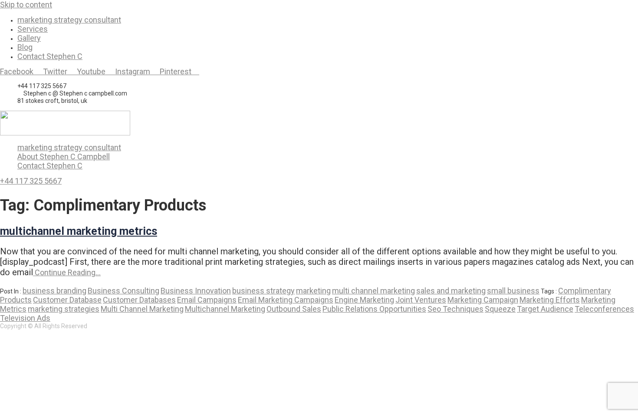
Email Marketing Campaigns (285, 299)
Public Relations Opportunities (374, 308)
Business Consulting (123, 290)
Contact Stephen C (49, 56)
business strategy (263, 290)
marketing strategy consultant (69, 19)
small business (513, 290)
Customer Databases (139, 299)
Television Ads (25, 318)
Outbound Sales (293, 308)
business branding (54, 290)
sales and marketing (451, 290)
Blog (25, 47)
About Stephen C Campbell (63, 156)
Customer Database (67, 299)
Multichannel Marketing (225, 308)
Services (32, 28)
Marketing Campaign (482, 299)
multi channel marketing (373, 290)
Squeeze (500, 308)
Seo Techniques (455, 308)
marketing (313, 290)
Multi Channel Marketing (142, 308)
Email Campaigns (207, 299)
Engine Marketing (364, 299)
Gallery (29, 38)
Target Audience (545, 308)
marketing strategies (63, 308)
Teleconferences (604, 308)
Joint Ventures (420, 299)
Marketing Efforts (550, 299)
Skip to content (26, 4)
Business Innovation (196, 290)
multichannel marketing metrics (78, 231)
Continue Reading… (67, 272)
